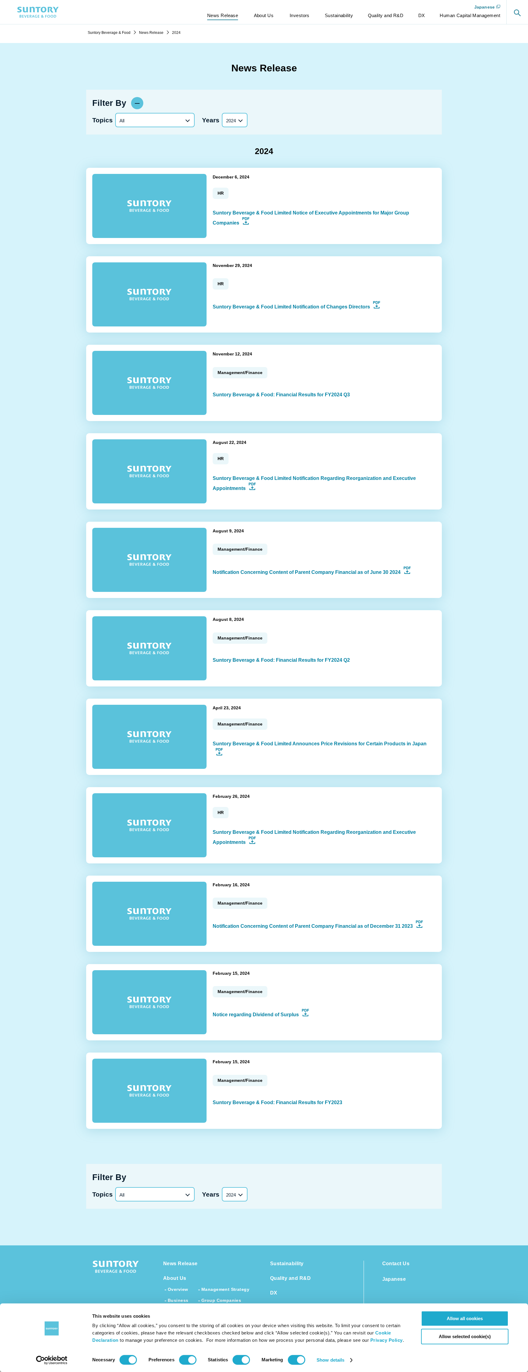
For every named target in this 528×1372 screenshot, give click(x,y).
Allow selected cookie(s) (465, 1336)
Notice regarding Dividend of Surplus (261, 1014)
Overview (178, 1289)
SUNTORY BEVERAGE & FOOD (38, 12)
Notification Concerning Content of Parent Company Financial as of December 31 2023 (318, 926)
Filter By (109, 103)
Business (178, 1300)
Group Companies (221, 1300)
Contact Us (396, 1263)
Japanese (484, 7)
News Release (151, 33)
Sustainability (287, 1263)
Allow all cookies (465, 1318)
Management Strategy (225, 1289)
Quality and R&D (290, 1278)
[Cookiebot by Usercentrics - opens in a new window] (52, 1360)
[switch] (187, 1360)
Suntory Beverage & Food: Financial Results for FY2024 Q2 (281, 660)
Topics (102, 120)
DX (273, 1292)
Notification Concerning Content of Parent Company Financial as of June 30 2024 (312, 572)
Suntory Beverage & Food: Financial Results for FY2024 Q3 (281, 394)
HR (221, 193)
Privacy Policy (386, 1340)
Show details (330, 1360)
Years (210, 120)
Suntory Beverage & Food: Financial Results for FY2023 (277, 1102)
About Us (174, 1278)
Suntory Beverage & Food (109, 33)
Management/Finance (240, 372)
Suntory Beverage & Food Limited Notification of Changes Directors (296, 306)
